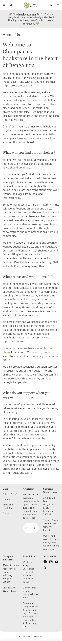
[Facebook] (45, 562)
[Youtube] (57, 562)
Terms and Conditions (8, 506)
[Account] (50, 5)
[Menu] (4, 5)
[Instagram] (51, 562)
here (38, 315)
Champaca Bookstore (34, 636)
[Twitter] (45, 568)
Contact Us (8, 513)
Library (6, 499)
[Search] (11, 5)
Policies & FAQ (10, 494)
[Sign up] (34, 528)
